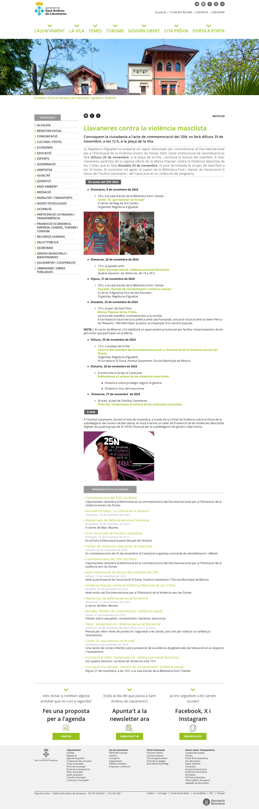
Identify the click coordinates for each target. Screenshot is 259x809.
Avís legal (162, 793)
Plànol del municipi (118, 752)
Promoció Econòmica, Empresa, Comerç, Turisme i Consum (57, 227)
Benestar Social (49, 131)
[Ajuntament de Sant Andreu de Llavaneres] (46, 760)
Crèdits (150, 793)
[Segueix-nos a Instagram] (202, 4)
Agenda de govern (76, 758)
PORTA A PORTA (209, 31)
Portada (39, 98)
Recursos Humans (51, 237)
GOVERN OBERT (144, 31)
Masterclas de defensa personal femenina (116, 598)
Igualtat (97, 98)
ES (156, 12)
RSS (211, 793)
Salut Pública (47, 242)
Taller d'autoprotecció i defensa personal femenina (133, 270)
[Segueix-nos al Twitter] (215, 4)
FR (164, 12)
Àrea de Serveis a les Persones (68, 98)
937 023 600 (98, 793)
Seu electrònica (192, 761)
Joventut (44, 181)
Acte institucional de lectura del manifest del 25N (121, 572)
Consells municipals (76, 777)
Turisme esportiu (155, 755)
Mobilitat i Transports (54, 198)
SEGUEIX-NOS (193, 736)
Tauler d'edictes (193, 763)
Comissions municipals (78, 780)
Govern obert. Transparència (200, 750)
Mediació (44, 192)
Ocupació (44, 209)
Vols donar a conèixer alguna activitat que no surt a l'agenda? (66, 698)
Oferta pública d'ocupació (197, 780)
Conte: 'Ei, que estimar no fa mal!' (110, 641)
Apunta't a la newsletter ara (129, 715)
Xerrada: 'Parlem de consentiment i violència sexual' (124, 611)
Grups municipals (75, 763)
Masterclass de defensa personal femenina (117, 520)
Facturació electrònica (196, 769)
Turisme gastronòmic (157, 758)
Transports (114, 758)
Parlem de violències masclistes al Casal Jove (118, 546)
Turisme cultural (155, 752)
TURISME (115, 31)
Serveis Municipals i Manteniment (52, 255)
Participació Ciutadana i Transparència (56, 216)
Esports (43, 158)
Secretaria (45, 248)
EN (160, 12)
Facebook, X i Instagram (193, 715)
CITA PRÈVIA (176, 31)
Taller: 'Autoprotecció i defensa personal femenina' (123, 624)
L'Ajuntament (74, 750)
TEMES (95, 31)
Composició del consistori (79, 761)
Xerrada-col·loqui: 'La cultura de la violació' (117, 511)
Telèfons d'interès (118, 763)
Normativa (190, 774)
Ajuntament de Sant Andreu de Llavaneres (76, 15)
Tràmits (189, 755)
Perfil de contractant (195, 777)
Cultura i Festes (49, 142)
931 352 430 (114, 793)
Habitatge (44, 170)
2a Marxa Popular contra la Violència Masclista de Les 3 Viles (130, 585)
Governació (46, 164)
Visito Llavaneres (156, 750)
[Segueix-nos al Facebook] (209, 4)
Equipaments (115, 761)
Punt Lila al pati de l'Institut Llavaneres (114, 533)
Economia (45, 147)
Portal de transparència (78, 769)
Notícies (110, 98)
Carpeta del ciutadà (194, 752)
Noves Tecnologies (52, 203)
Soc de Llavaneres (118, 750)
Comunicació (47, 136)
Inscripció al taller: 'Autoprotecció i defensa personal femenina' (132, 657)
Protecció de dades (180, 793)
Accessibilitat (199, 793)
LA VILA (76, 31)
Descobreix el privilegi (157, 763)
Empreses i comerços (119, 766)
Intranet (221, 793)
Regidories (72, 755)
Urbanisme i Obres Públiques (51, 270)
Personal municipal (76, 766)
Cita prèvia (190, 766)
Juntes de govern (75, 774)
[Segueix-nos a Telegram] (196, 4)
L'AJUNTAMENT (49, 31)
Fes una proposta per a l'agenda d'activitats (66, 719)
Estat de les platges (156, 761)
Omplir (66, 736)
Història (113, 755)
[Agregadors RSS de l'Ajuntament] (221, 4)
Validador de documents (197, 783)
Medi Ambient (47, 186)
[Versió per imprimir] (87, 115)
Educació (44, 153)
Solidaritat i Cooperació (56, 263)
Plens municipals (75, 772)
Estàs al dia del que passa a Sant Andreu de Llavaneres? (129, 698)
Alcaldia (44, 125)
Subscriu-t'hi (129, 736)
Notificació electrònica (196, 772)
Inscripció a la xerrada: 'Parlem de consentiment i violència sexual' (134, 667)
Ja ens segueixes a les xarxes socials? (193, 698)
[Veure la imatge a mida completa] (119, 233)
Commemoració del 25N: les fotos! (111, 498)
